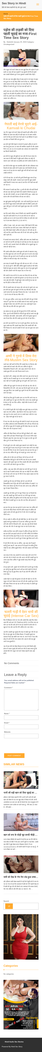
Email (6, 723)
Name (7, 713)
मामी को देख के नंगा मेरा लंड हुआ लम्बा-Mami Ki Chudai (21, 877)
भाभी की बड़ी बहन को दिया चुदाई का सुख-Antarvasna (21, 792)
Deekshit (9, 42)
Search (6, 901)
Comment (8, 688)
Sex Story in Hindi (14, 3)
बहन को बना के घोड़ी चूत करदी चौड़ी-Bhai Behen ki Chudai (21, 835)
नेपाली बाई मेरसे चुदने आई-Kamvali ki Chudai (21, 126)
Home (6, 14)
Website (7, 732)
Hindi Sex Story (16, 1047)
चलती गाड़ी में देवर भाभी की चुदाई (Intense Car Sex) (21, 614)
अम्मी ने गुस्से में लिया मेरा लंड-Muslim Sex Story (21, 358)
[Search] (9, 906)
